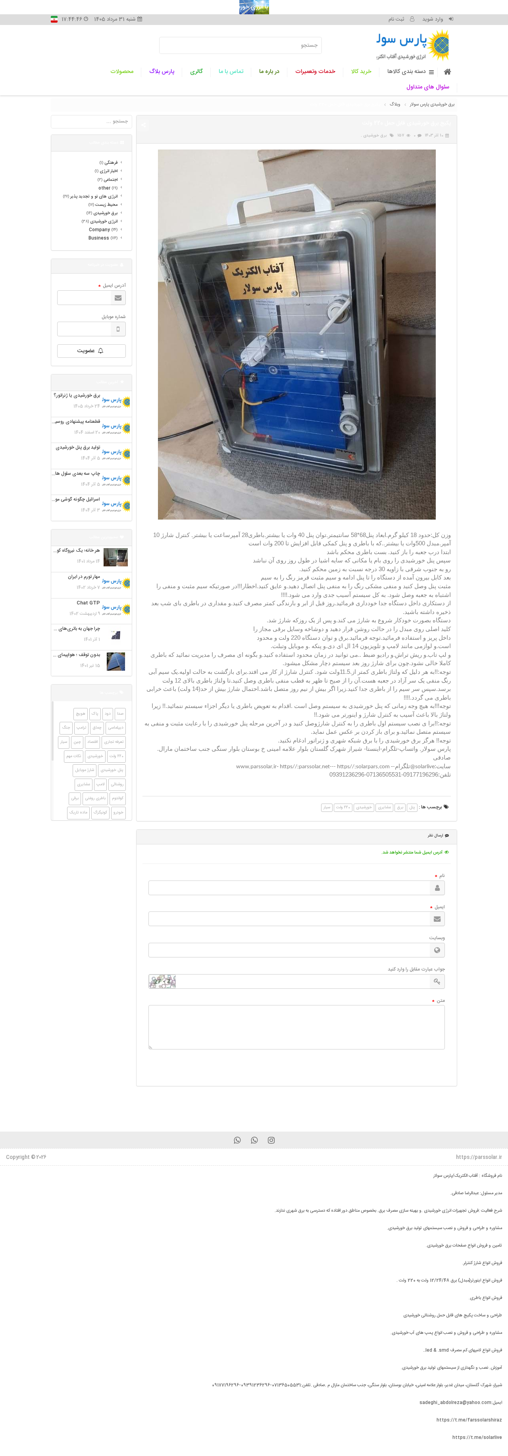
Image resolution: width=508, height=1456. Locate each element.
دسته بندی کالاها (406, 72)
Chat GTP (88, 603)
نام (440, 876)
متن (438, 1001)
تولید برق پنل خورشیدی (78, 447)
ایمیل (437, 907)
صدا (120, 714)
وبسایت (437, 938)
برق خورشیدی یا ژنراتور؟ (77, 395)
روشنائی (117, 784)
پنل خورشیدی (111, 770)
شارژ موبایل (84, 770)
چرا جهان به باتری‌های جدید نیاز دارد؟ (64, 629)
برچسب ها (108, 693)
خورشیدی (364, 807)
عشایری (384, 807)
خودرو (118, 813)
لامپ (100, 784)
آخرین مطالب (107, 382)
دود (108, 714)
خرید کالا (361, 72)
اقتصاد (92, 742)
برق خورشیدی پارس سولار (432, 104)
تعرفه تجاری (113, 742)
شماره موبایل (114, 317)
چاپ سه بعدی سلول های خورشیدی (65, 474)
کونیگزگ (100, 813)
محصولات (121, 72)
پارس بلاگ (161, 72)
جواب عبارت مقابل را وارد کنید (416, 969)
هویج (80, 714)
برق (400, 807)
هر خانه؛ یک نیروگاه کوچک (74, 550)
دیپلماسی (115, 728)
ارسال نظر (435, 836)
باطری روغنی (95, 798)
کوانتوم (117, 798)
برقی (75, 798)
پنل (412, 807)
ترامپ (81, 728)
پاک (95, 714)
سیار (326, 807)
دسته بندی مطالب (103, 143)
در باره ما (269, 72)
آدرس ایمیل (112, 286)
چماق (97, 728)
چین (77, 742)
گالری (196, 72)
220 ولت (343, 807)
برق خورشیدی (375, 135)
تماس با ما (231, 72)
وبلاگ (395, 104)
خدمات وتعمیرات (315, 72)
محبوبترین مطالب (103, 537)
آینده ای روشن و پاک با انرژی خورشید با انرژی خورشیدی (254, 7)
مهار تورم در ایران (84, 577)
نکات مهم (73, 756)
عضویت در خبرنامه (103, 265)
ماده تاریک (78, 813)
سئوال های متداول (427, 87)
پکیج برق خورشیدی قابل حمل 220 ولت (345, 104)
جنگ (66, 728)
